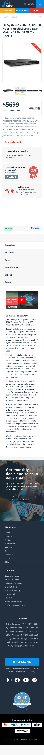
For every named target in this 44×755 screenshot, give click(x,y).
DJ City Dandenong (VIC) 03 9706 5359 (22, 624)
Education (9, 558)
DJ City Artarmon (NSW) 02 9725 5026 (22, 635)
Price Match (11, 177)
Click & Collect (11, 587)
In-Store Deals (22, 10)
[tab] (22, 245)
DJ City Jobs (9, 562)
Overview (10, 245)
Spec (7, 260)
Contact (8, 540)
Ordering (9, 570)
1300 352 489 (23, 661)
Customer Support (12, 576)
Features (9, 252)
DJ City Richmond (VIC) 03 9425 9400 (22, 627)
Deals (36, 10)
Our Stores (22, 618)
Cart (6, 551)
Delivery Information (13, 583)
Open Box (7, 10)
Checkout (9, 554)
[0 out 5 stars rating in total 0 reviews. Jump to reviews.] (22, 39)
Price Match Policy (12, 590)
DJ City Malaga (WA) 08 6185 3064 (22, 646)
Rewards (8, 547)
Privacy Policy (24, 499)
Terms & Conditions (13, 579)
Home (7, 532)
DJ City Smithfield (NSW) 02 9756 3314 (22, 638)
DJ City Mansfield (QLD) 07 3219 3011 (22, 642)
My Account (10, 543)
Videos (8, 274)
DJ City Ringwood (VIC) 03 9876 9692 (22, 631)
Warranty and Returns (14, 601)
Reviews (9, 282)
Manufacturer (12, 267)
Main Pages (10, 527)
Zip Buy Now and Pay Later (16, 605)
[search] (18, 17)
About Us (9, 536)
